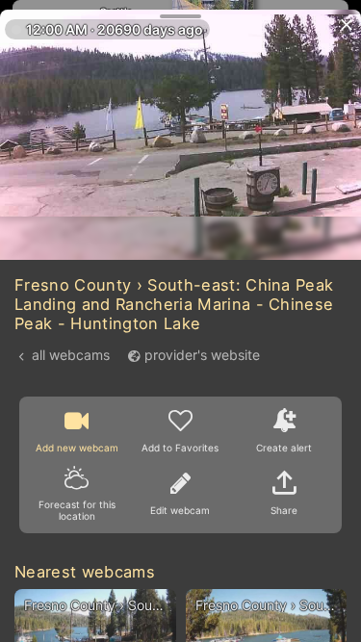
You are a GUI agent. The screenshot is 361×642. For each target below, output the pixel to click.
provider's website (202, 355)
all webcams (71, 355)
